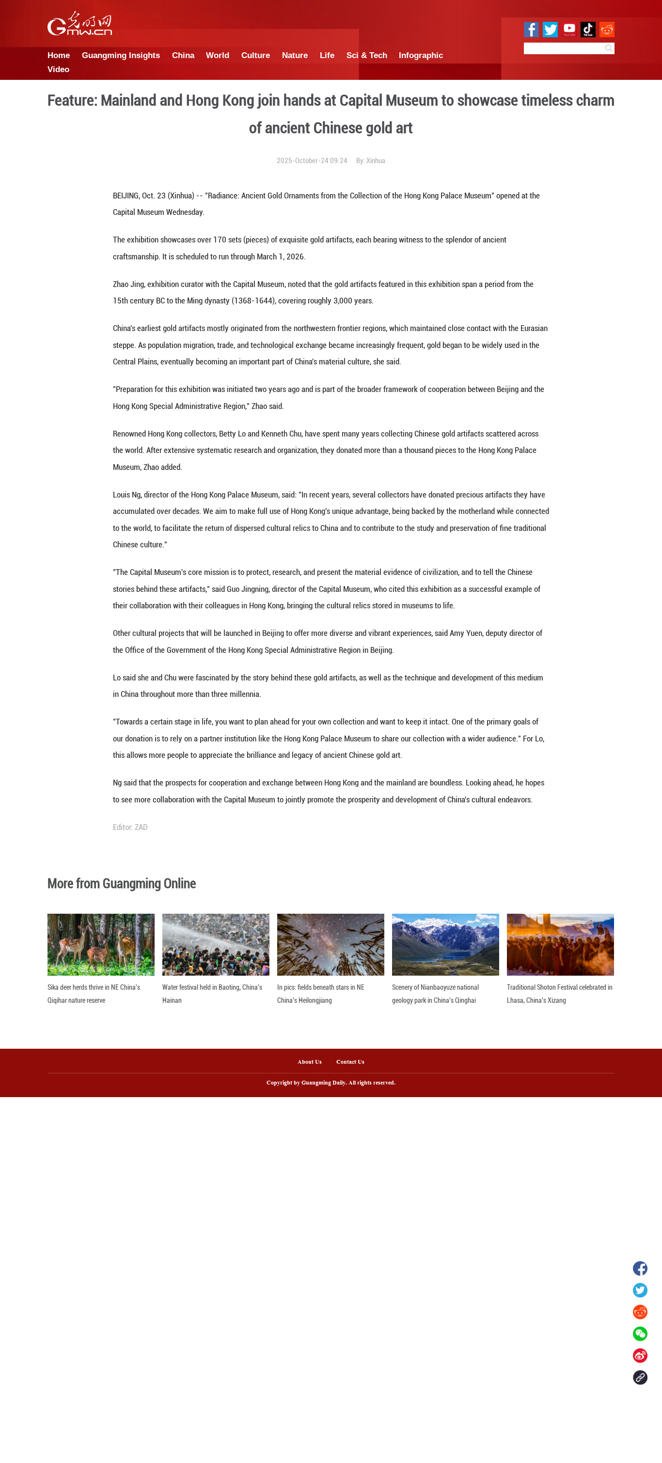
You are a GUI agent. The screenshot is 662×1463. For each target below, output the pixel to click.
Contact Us (354, 1062)
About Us (310, 1062)
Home (58, 55)
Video (58, 69)
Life (327, 55)
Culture (255, 55)
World (217, 55)
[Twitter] (640, 1290)
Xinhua (375, 160)
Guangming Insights (121, 55)
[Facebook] (640, 1268)
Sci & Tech (367, 55)
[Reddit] (640, 1312)
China (183, 55)
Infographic (421, 55)
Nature (295, 55)
